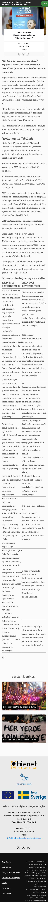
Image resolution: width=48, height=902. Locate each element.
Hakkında (6, 893)
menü (45, 3)
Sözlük (5, 883)
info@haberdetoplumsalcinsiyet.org (24, 838)
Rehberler (6, 867)
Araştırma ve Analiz (11, 872)
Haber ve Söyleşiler (11, 878)
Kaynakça (6, 888)
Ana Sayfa (6, 862)
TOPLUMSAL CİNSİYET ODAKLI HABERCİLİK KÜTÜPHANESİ (17, 3)
